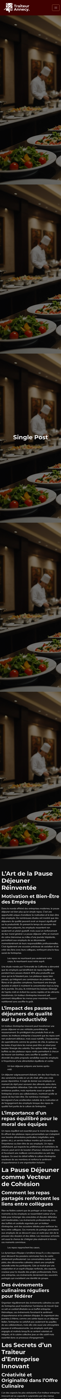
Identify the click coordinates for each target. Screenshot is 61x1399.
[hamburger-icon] (56, 8)
